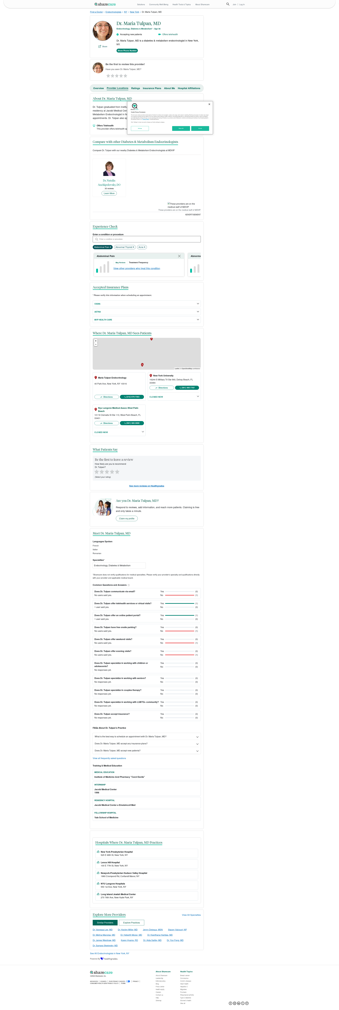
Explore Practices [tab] (131, 922)
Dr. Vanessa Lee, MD (103, 929)
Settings (140, 128)
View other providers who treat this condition (136, 268)
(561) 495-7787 (188, 387)
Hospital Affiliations (189, 88)
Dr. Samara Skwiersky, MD (105, 945)
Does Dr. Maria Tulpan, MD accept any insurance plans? (121, 743)
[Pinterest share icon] (247, 1004)
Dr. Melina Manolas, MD (104, 934)
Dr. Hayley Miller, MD (128, 929)
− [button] (96, 344)
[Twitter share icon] (243, 1004)
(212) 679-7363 (132, 396)
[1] (108, 75)
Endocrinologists (113, 11)
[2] (112, 75)
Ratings (135, 88)
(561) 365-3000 (132, 423)
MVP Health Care (103, 319)
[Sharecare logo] (119, 972)
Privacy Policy (145, 119)
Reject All (181, 128)
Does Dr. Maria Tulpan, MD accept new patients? (117, 750)
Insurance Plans (152, 88)
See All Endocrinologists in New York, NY (109, 953)
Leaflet (177, 368)
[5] (125, 75)
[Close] (209, 104)
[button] (128, 584)
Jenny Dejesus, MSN (153, 929)
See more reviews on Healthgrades (146, 485)
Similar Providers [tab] (105, 922)
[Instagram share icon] (235, 1004)
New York (134, 11)
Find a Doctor (96, 11)
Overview (98, 88)
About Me (169, 88)
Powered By (95, 958)
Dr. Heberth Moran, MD (131, 934)
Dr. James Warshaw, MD (104, 940)
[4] (121, 75)
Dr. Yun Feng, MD (175, 940)
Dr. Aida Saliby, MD (152, 940)
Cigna (97, 303)
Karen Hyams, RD (129, 940)
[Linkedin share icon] (239, 1004)
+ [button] (96, 340)
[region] (170, 117)
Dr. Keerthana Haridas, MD (160, 934)
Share (104, 46)
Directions (108, 396)
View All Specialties (191, 914)
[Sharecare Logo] (105, 4)
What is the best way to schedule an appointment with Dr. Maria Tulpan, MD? (130, 736)
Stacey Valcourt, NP (177, 929)
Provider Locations (117, 88)
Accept (200, 128)
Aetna (97, 311)
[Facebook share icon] (230, 1004)
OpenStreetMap (187, 368)
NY (125, 11)
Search (227, 4)
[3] (116, 75)
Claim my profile (126, 518)
